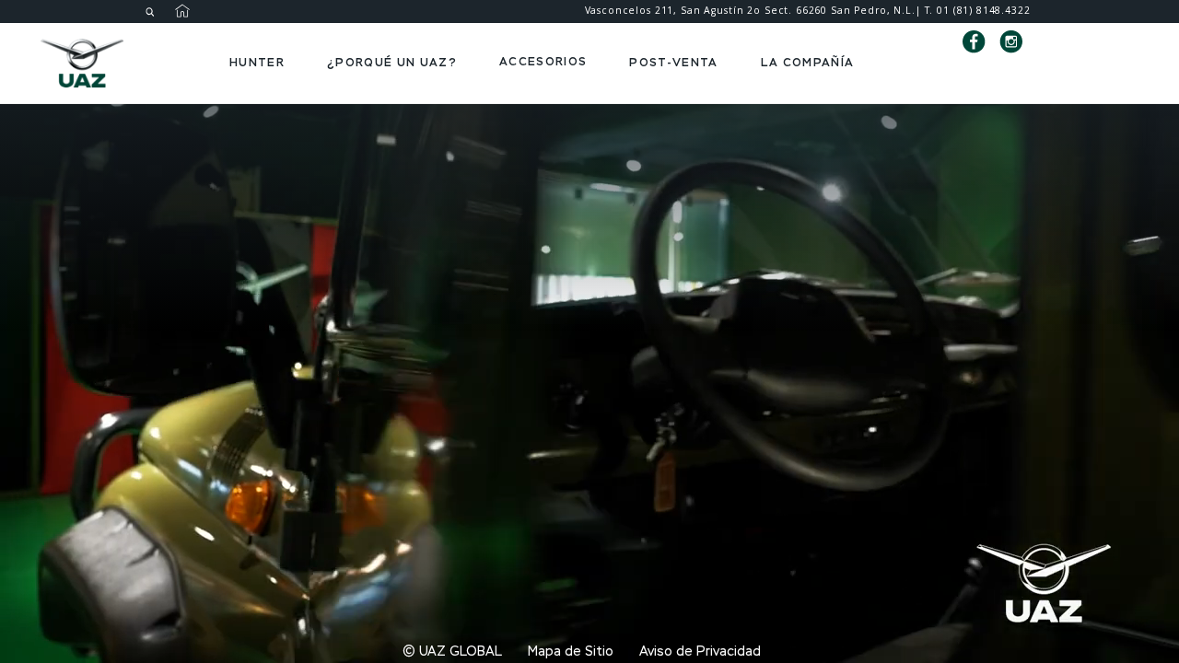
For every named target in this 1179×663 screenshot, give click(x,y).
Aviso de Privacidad (700, 652)
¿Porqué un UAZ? (392, 62)
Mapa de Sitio (570, 652)
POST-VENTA (673, 62)
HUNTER (257, 62)
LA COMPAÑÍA (808, 62)
